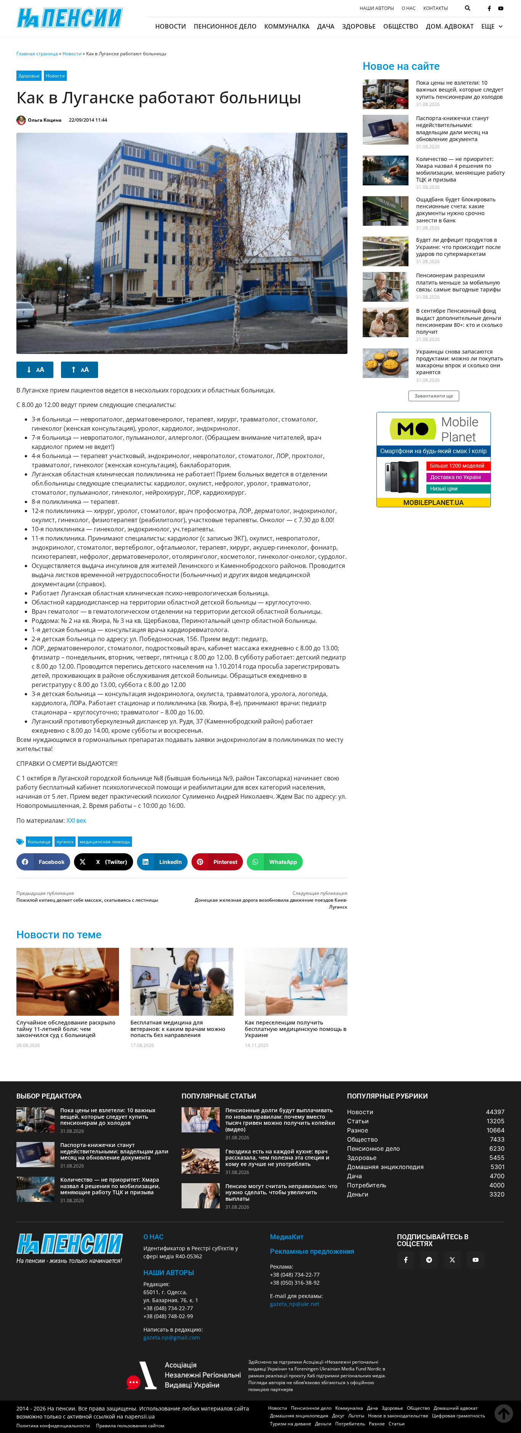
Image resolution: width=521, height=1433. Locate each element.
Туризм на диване (290, 1423)
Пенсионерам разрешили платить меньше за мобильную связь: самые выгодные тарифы (458, 282)
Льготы (356, 1415)
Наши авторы (377, 8)
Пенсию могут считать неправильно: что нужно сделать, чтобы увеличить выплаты (281, 1192)
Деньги (323, 1423)
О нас (409, 8)
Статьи (397, 1423)
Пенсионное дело (225, 26)
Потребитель (350, 1423)
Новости (170, 26)
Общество (400, 26)
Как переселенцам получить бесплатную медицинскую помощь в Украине (295, 1029)
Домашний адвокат (456, 1408)
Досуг (338, 1415)
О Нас (153, 1237)
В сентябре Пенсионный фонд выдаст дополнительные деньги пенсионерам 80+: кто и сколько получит (459, 321)
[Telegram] (429, 1260)
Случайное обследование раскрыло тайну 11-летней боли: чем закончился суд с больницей (66, 1029)
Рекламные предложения (312, 1251)
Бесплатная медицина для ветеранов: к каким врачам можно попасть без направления (177, 1029)
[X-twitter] (452, 1260)
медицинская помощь (105, 841)
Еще (488, 26)
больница (39, 841)
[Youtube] (501, 8)
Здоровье (359, 26)
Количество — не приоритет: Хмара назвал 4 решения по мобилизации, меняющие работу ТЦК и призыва (460, 169)
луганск (65, 841)
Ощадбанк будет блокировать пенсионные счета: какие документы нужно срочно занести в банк (455, 210)
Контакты (435, 8)
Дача (325, 26)
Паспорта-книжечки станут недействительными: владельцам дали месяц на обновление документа (452, 128)
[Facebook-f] (489, 8)
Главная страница (37, 53)
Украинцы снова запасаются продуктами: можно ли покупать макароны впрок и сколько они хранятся (459, 362)
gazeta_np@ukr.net (294, 1304)
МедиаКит (287, 1237)
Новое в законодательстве (398, 1415)
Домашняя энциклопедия (299, 1415)
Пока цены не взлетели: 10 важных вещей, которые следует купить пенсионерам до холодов (459, 89)
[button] (43, 861)
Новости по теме (58, 934)
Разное (377, 1423)
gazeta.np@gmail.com (171, 1337)
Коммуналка (287, 26)
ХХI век (76, 820)
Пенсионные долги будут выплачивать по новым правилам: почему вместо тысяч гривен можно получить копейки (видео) (280, 1120)
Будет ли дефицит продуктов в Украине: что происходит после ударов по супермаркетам (458, 246)
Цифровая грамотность (458, 1415)
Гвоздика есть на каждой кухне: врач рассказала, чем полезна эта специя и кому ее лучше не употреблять (277, 1158)
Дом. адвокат (450, 26)
